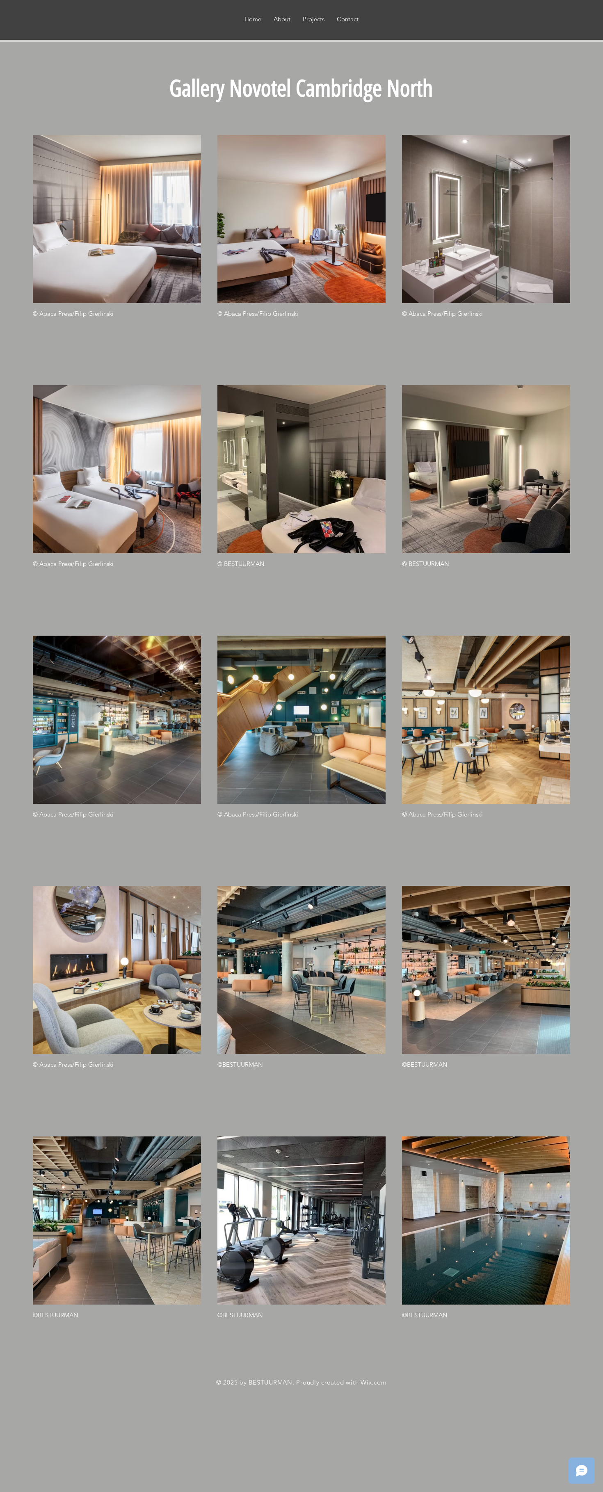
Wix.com (373, 1382)
